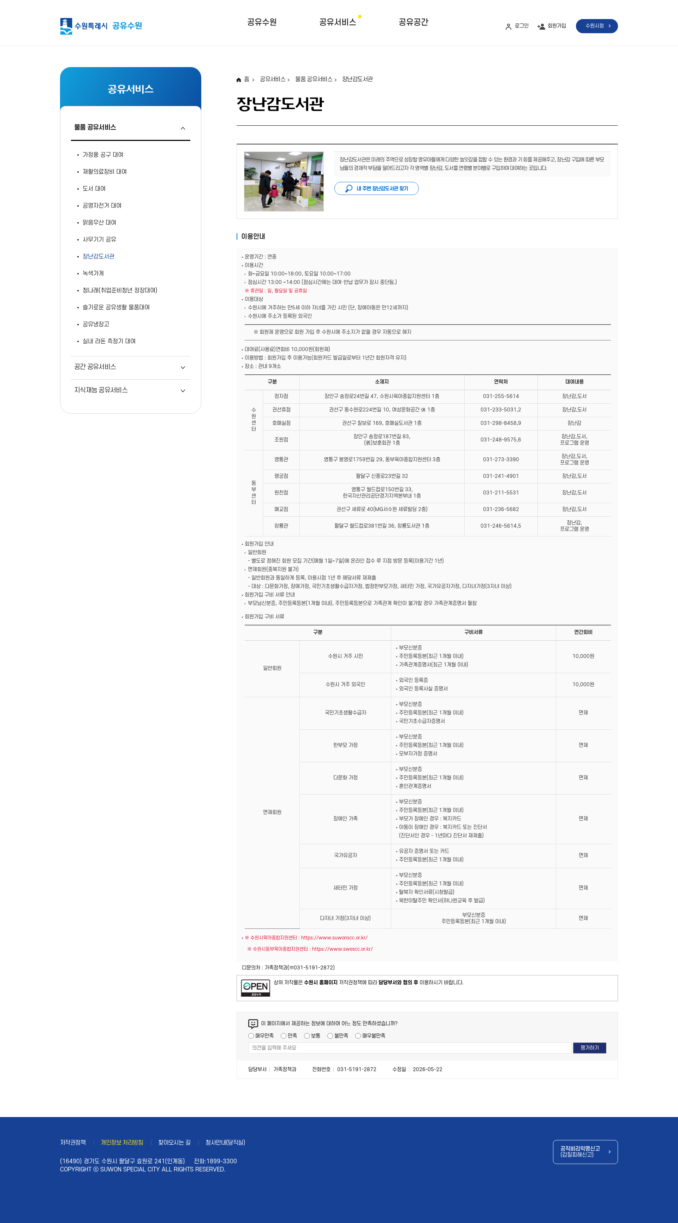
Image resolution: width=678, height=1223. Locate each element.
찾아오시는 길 (174, 1143)
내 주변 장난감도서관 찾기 (382, 189)
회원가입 (557, 26)
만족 (292, 1036)
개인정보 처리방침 (122, 1143)
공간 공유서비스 (95, 367)
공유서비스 (337, 22)
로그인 (522, 26)
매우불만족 (373, 1036)
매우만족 (264, 1036)
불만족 (341, 1036)
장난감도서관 (357, 79)
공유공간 (413, 22)
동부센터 (253, 492)
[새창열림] (255, 988)
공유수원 (262, 22)
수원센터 (253, 419)
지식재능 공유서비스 (100, 390)
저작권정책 (72, 1143)
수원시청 (594, 26)
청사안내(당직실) (225, 1143)
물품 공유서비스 (95, 127)
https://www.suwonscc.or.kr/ (334, 937)
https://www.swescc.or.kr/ (342, 949)
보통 (315, 1036)
